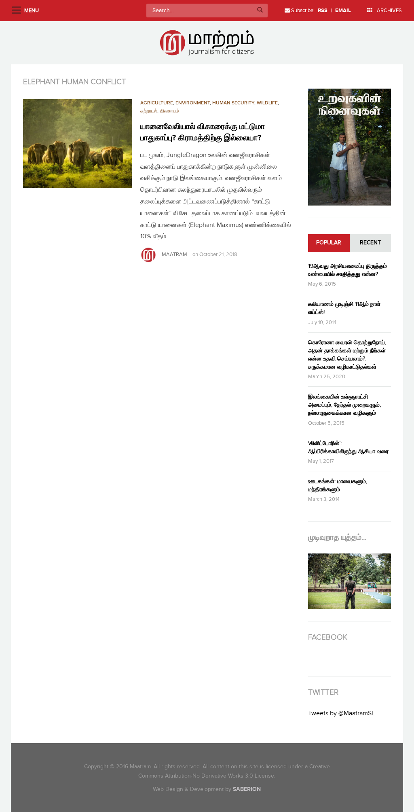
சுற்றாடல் (148, 111)
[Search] (260, 10)
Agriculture (156, 103)
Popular (328, 243)
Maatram (174, 254)
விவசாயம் (169, 111)
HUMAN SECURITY (233, 103)
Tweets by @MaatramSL (341, 713)
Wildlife (267, 103)
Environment (192, 103)
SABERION (247, 789)
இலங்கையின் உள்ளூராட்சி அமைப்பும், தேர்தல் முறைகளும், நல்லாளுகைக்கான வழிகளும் (344, 404)
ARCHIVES (389, 10)
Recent (370, 243)
